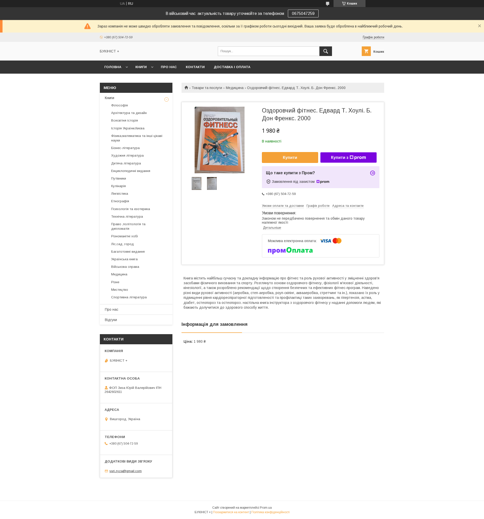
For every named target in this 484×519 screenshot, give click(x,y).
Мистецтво (119, 290)
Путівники (118, 178)
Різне (115, 282)
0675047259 (303, 13)
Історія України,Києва (127, 128)
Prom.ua (266, 507)
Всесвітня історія (124, 120)
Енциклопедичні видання (130, 171)
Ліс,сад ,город (122, 244)
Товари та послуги (207, 88)
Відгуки (111, 320)
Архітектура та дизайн (129, 113)
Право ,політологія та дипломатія (128, 226)
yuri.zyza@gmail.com (125, 471)
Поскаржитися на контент (231, 512)
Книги (141, 67)
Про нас (169, 67)
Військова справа (125, 267)
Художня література (127, 155)
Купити (290, 157)
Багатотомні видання (128, 251)
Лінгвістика (119, 193)
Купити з (339, 157)
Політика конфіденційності (270, 512)
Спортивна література (129, 297)
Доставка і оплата (232, 67)
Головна (112, 67)
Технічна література (127, 216)
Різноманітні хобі (124, 236)
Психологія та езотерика (130, 209)
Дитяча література (126, 163)
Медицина (235, 88)
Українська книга (124, 259)
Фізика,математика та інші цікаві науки (136, 138)
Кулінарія (118, 186)
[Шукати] (325, 51)
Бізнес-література (125, 148)
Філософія (119, 105)
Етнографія (120, 201)
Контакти (195, 67)
